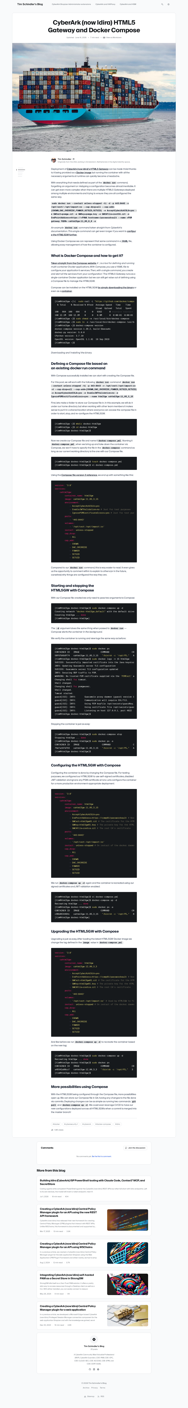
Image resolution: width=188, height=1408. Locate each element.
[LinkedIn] (73, 159)
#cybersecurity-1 (71, 1124)
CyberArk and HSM (128, 4)
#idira (117, 1124)
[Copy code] (134, 299)
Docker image (83, 173)
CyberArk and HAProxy (105, 4)
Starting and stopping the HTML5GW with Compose (27, 189)
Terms (102, 1387)
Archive (86, 1387)
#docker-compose (103, 1124)
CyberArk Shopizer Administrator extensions (71, 4)
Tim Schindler (64, 159)
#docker (56, 1124)
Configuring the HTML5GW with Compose (27, 195)
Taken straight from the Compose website (73, 263)
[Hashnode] (98, 1369)
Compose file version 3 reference (79, 475)
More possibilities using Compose (25, 207)
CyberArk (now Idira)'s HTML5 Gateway (87, 169)
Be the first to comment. (102, 1156)
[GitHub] (90, 1369)
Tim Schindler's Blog (30, 4)
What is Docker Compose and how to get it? (26, 174)
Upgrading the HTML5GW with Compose (27, 201)
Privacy (94, 1387)
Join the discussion (136, 1147)
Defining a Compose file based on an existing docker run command (27, 182)
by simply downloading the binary (116, 288)
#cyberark (86, 1124)
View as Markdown (113, 37)
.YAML (124, 241)
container (67, 291)
